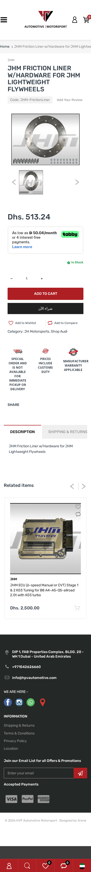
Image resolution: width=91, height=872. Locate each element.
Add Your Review (69, 100)
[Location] (42, 702)
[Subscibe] (80, 773)
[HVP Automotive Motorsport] (46, 20)
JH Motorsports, (37, 331)
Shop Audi (59, 331)
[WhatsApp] (31, 702)
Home (5, 46)
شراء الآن (45, 308)
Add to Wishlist (25, 323)
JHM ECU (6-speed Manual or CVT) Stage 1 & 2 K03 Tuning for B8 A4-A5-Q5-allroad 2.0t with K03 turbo (44, 590)
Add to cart (45, 294)
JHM (11, 60)
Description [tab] (22, 432)
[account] (75, 20)
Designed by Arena (72, 820)
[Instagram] (19, 702)
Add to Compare (66, 323)
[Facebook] (8, 702)
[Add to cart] (77, 608)
